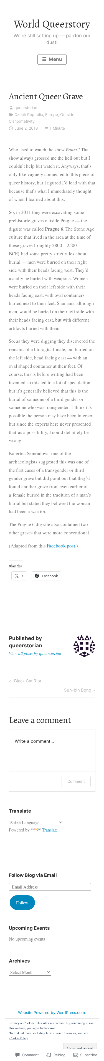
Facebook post (61, 545)
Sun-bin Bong (77, 691)
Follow (22, 902)
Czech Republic (28, 114)
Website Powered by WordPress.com (51, 1012)
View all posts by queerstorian (35, 653)
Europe (51, 114)
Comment (76, 781)
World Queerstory (52, 24)
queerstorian (25, 107)
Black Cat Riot (24, 682)
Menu (55, 59)
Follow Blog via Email (33, 875)
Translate (50, 830)
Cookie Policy (18, 1038)
